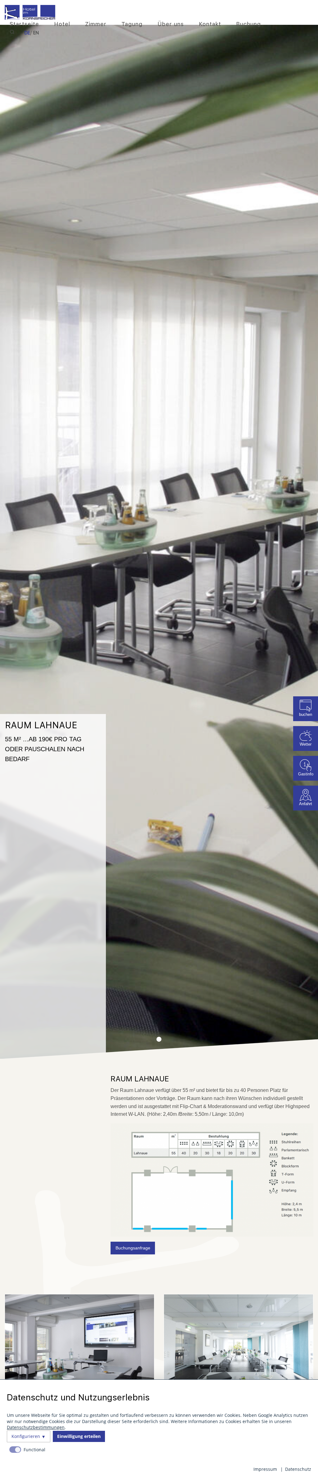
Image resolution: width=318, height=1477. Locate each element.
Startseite (24, 24)
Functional (34, 1450)
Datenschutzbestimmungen (36, 1427)
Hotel (62, 24)
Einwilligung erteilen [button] (79, 1436)
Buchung (248, 24)
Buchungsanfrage (133, 1247)
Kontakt (210, 24)
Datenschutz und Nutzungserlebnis (78, 1397)
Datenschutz (298, 1469)
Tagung (132, 24)
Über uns (170, 24)
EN (36, 32)
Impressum (265, 1469)
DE (27, 32)
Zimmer (96, 24)
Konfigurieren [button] (25, 1436)
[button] (158, 1039)
